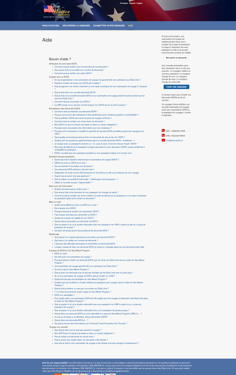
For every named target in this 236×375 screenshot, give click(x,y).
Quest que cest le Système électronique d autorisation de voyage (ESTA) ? (86, 159)
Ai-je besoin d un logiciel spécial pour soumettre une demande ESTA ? (84, 237)
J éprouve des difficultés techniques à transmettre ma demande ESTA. (84, 243)
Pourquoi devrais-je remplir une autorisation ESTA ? (76, 211)
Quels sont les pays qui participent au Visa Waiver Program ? (80, 279)
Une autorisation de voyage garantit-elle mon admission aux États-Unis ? (85, 266)
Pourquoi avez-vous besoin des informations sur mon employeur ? (83, 127)
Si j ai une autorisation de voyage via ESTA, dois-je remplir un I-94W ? (84, 275)
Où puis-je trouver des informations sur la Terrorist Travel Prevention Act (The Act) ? (90, 323)
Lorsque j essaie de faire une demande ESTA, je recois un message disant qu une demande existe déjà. (99, 247)
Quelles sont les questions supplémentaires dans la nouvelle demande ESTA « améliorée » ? (94, 140)
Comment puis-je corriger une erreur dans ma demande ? (79, 121)
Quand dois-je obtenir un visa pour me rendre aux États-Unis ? (81, 288)
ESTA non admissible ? (64, 295)
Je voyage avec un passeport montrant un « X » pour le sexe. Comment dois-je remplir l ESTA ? (96, 143)
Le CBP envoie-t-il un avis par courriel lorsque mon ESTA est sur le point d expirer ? (90, 105)
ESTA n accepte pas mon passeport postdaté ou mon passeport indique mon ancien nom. (93, 153)
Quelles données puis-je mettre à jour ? (71, 189)
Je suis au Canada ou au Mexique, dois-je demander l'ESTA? (80, 316)
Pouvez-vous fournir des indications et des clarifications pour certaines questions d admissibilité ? (96, 114)
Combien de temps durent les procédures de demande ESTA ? (81, 230)
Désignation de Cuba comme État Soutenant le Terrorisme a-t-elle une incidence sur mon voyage (96, 172)
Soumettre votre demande (109, 25)
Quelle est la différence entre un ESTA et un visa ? (76, 204)
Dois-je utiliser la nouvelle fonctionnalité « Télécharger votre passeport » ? (86, 179)
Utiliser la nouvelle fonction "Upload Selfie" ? (73, 182)
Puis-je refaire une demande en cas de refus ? (74, 336)
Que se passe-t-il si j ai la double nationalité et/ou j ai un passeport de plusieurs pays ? (91, 310)
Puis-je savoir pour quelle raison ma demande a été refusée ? (81, 339)
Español (132, 3)
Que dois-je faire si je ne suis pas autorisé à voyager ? (77, 330)
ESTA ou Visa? (60, 253)
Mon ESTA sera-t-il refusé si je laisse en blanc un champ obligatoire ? (84, 333)
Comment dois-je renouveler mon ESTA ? (72, 101)
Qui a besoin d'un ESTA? (65, 208)
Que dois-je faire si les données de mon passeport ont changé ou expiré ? (86, 192)
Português (124, 3)
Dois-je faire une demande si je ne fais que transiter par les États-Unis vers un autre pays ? (93, 272)
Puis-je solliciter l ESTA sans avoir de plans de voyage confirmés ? (83, 118)
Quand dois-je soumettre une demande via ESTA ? (76, 221)
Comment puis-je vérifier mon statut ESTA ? (73, 73)
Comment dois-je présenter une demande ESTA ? (76, 111)
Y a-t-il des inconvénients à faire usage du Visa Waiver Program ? (82, 291)
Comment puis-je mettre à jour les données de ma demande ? (81, 66)
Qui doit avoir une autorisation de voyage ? (73, 256)
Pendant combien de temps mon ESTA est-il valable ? (77, 83)
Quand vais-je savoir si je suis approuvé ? (72, 176)
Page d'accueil (50, 25)
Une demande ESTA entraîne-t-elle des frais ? (74, 169)
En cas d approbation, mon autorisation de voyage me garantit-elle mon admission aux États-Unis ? (97, 79)
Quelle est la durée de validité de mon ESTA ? (74, 218)
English (139, 3)
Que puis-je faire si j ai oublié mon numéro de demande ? (79, 70)
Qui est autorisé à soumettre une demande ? (73, 166)
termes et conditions (105, 371)
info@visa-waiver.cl (174, 140)
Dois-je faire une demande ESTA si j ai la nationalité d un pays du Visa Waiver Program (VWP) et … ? (98, 313)
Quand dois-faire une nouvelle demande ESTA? (75, 92)
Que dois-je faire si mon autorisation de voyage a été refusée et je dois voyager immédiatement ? (96, 343)
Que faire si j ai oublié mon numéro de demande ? (76, 240)
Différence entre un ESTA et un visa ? (70, 162)
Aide (130, 25)
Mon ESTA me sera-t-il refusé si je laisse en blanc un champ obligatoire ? (86, 124)
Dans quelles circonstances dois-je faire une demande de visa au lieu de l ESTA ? (89, 137)
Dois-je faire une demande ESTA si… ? (71, 320)
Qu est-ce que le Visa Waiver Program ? (71, 269)
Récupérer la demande (76, 25)
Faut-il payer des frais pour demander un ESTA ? (75, 214)
